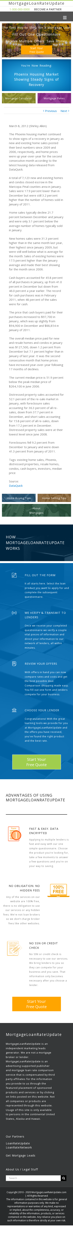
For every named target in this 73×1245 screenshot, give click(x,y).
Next (64, 111)
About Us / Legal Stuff (22, 1169)
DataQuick (16, 486)
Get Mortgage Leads (20, 1155)
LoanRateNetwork (19, 1147)
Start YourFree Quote (36, 50)
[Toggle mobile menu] (65, 17)
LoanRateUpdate (18, 1143)
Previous (51, 111)
